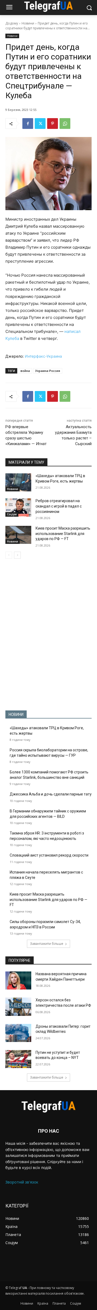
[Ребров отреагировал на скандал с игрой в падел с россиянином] (18, 507)
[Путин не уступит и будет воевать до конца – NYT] (18, 1059)
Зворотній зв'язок (21, 1182)
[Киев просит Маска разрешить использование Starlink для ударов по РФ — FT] (18, 535)
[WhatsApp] (65, 123)
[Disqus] (48, 634)
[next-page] (17, 555)
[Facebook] (27, 123)
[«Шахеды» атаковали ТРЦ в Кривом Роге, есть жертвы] (18, 482)
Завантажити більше (46, 943)
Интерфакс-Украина (43, 356)
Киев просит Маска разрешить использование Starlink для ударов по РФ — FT (63, 533)
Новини (28, 23)
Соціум (12, 514)
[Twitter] (40, 123)
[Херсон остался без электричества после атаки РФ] (18, 1007)
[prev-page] (8, 555)
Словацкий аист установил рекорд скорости (49, 855)
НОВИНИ (16, 714)
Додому (11, 23)
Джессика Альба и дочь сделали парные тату (51, 794)
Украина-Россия (47, 371)
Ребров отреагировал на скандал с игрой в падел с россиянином (59, 506)
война (25, 371)
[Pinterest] (52, 123)
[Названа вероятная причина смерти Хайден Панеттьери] (18, 980)
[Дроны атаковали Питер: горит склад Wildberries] (18, 1033)
